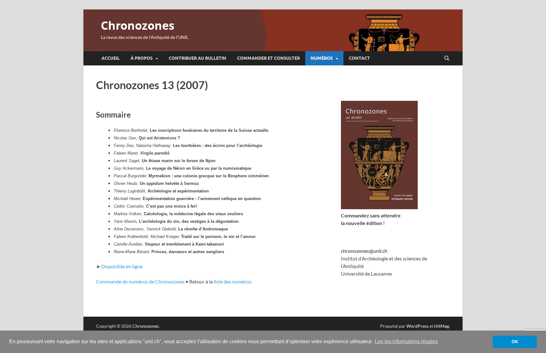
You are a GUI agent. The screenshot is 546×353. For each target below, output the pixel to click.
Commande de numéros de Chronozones (140, 281)
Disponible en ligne (122, 266)
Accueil (110, 58)
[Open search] (447, 58)
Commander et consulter (268, 58)
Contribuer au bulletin (197, 58)
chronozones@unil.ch (364, 251)
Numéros (322, 58)
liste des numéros (233, 281)
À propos (141, 58)
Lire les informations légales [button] (406, 341)
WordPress (417, 326)
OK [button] (515, 341)
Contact (359, 58)
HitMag (441, 326)
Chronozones (137, 25)
